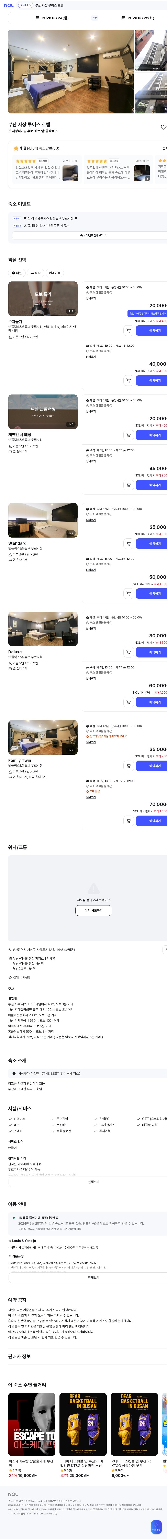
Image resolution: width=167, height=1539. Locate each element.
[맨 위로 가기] (157, 1529)
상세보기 (91, 298)
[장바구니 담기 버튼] (128, 330)
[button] (25, 5)
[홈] (9, 5)
